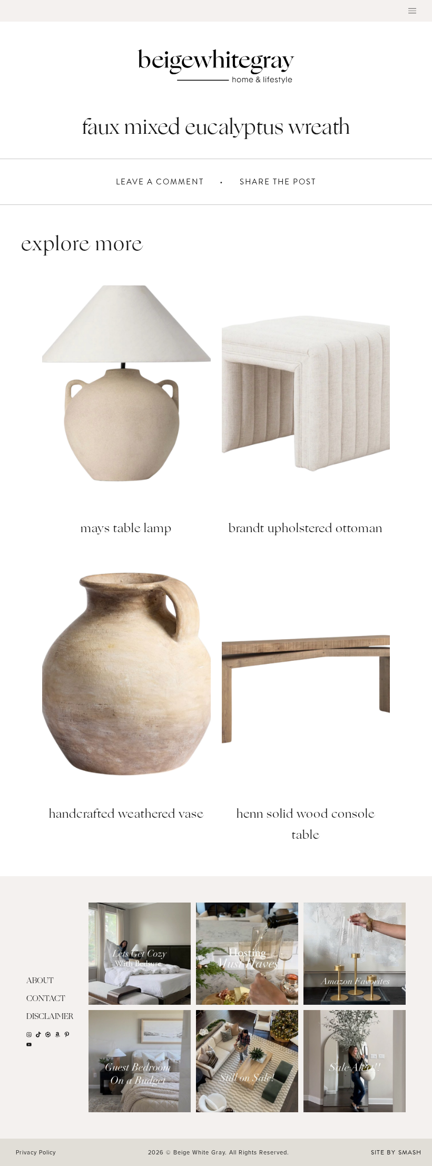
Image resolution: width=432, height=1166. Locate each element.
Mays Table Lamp (126, 529)
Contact (45, 999)
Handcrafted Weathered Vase (126, 814)
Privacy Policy (36, 1152)
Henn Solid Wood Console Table (306, 825)
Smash (409, 1152)
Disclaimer (50, 1017)
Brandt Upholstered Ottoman (305, 529)
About (40, 981)
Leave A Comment (160, 182)
